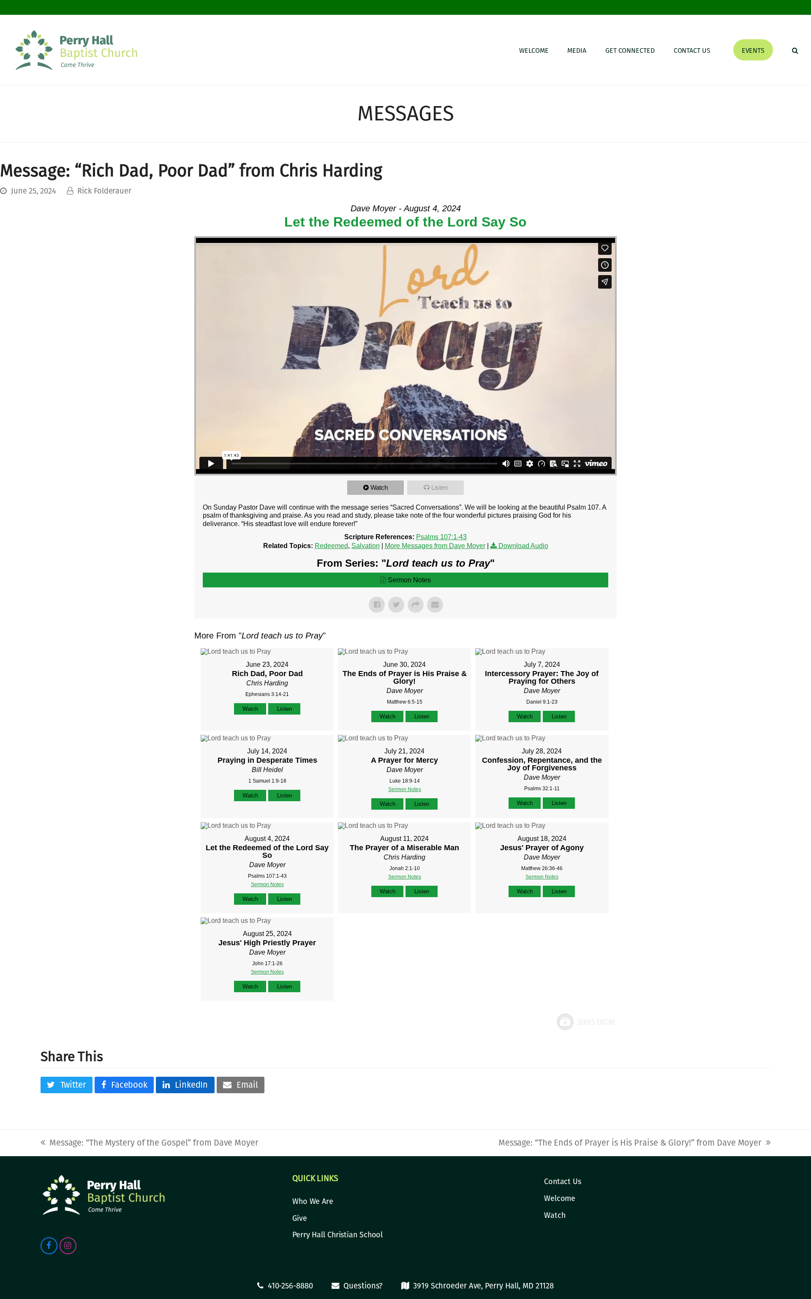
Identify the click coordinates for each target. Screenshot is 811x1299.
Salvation (365, 545)
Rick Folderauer (104, 191)
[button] (795, 49)
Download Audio (523, 545)
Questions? (362, 1286)
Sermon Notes (409, 580)
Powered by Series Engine (585, 1021)
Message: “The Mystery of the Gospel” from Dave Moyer (150, 1143)
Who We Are (312, 1201)
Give (299, 1218)
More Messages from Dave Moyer (435, 545)
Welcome (559, 1198)
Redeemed (331, 545)
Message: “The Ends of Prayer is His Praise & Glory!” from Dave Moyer (630, 1143)
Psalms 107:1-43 (441, 536)
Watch (379, 487)
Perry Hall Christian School (337, 1234)
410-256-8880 (290, 1286)
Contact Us (562, 1181)
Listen (439, 487)
